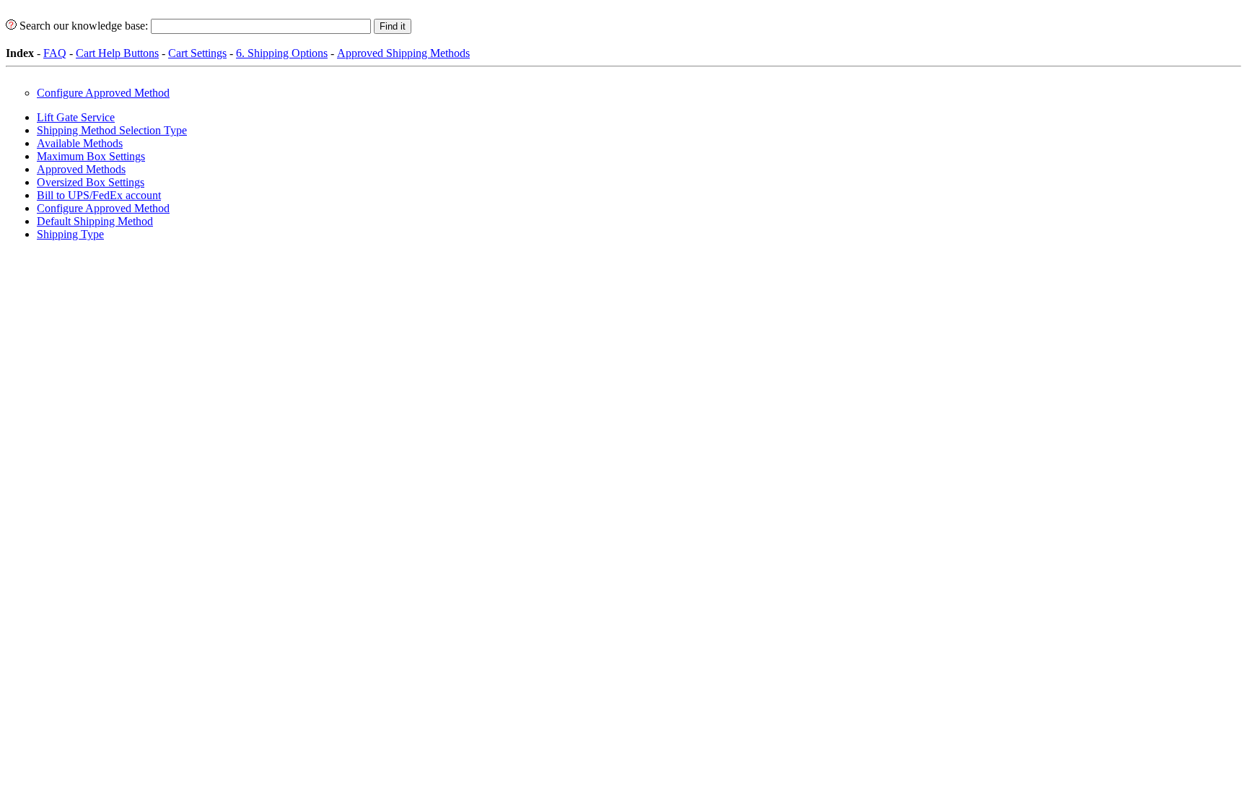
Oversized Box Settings (90, 182)
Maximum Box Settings (91, 156)
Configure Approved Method (103, 93)
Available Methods (80, 143)
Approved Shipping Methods (403, 53)
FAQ (54, 53)
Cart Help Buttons (117, 53)
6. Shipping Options (282, 53)
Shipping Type (70, 234)
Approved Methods (81, 169)
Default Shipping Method (95, 221)
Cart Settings (197, 53)
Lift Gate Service (76, 117)
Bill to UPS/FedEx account (99, 195)
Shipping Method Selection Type (112, 130)
